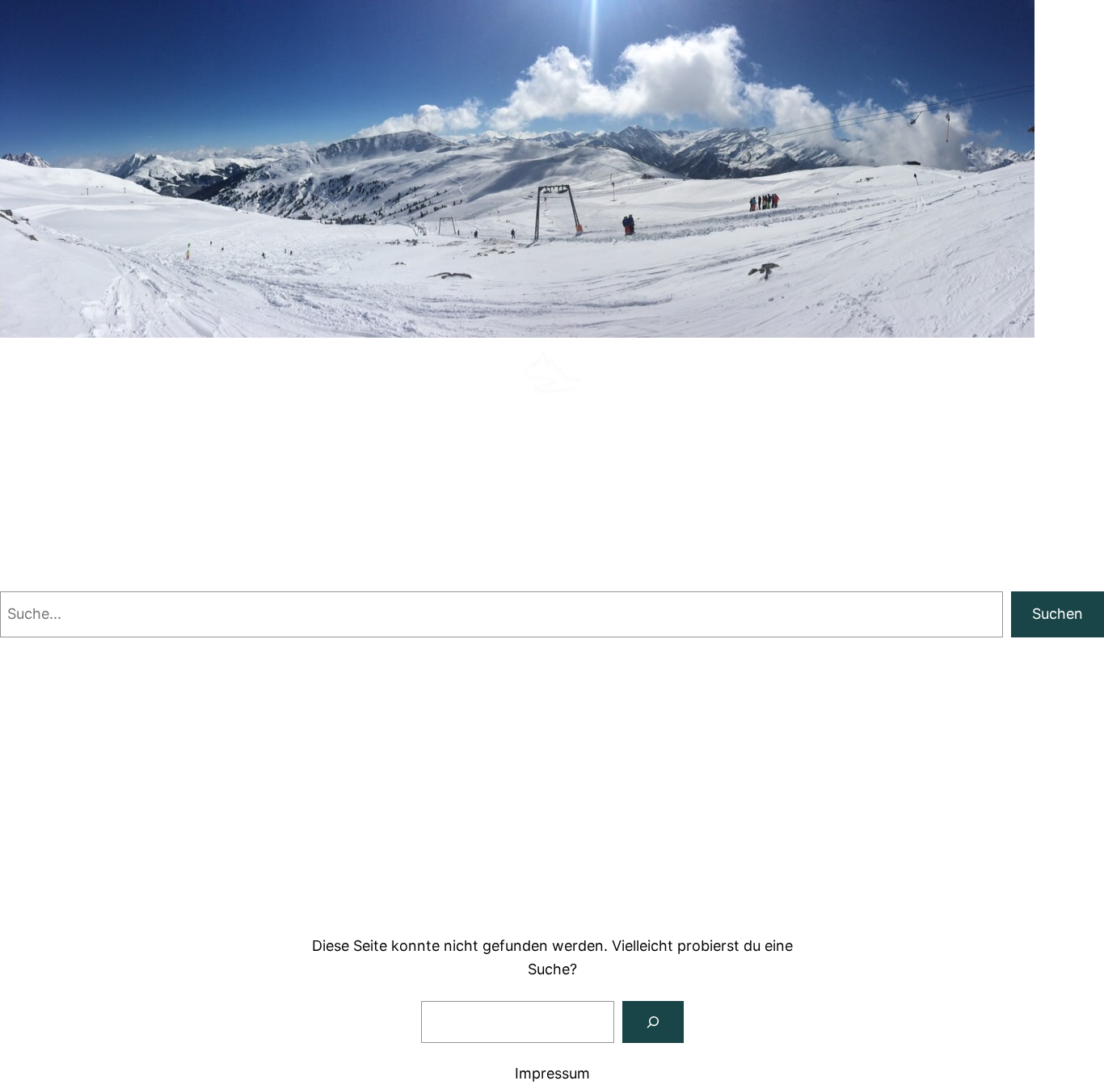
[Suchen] (653, 1022)
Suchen (1057, 613)
